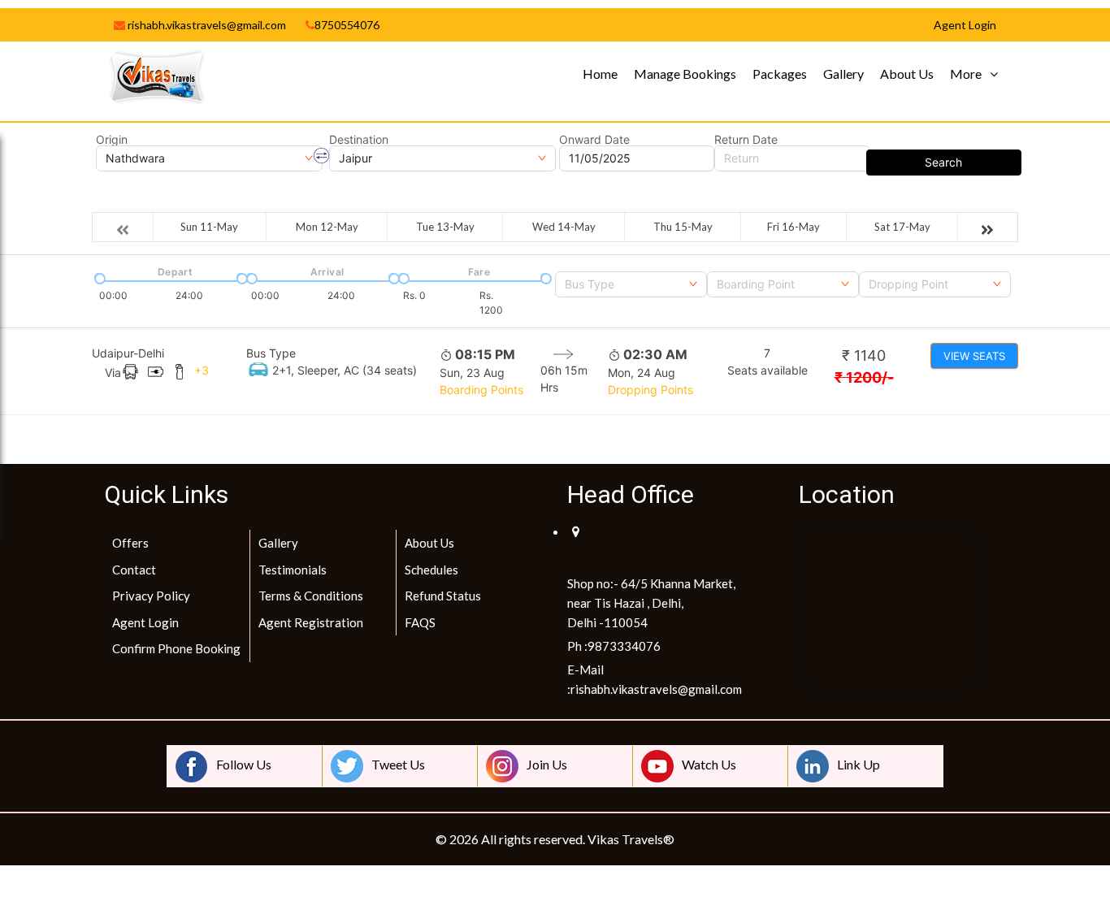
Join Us (547, 764)
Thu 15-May (683, 226)
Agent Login (145, 622)
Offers (130, 542)
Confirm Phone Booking (176, 648)
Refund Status (443, 595)
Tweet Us (398, 764)
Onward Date (594, 139)
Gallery (843, 73)
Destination (358, 139)
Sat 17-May (902, 226)
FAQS (420, 622)
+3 (201, 370)
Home (600, 73)
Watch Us (709, 764)
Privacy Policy (151, 595)
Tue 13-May (445, 226)
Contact (134, 569)
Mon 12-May (327, 226)
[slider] (98, 277)
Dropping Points (650, 389)
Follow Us (243, 764)
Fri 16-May (793, 226)
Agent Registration (310, 622)
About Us (907, 73)
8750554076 (346, 25)
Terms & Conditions (310, 595)
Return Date (746, 139)
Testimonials (292, 569)
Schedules (431, 569)
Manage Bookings (685, 73)
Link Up (858, 764)
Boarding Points (481, 389)
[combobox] (631, 284)
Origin (112, 139)
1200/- (864, 377)
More (966, 73)
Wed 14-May (564, 226)
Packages (779, 73)
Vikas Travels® (631, 839)
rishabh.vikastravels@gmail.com (205, 25)
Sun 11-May (209, 226)
